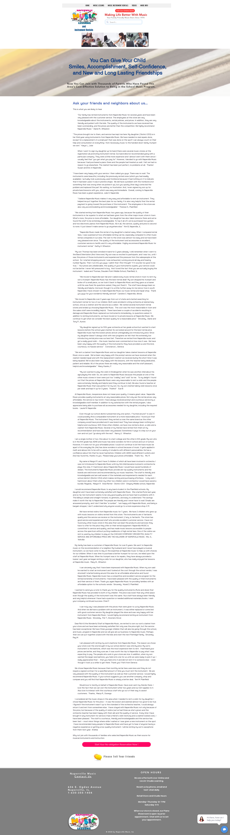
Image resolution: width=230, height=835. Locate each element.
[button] (118, 6)
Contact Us (83, 776)
